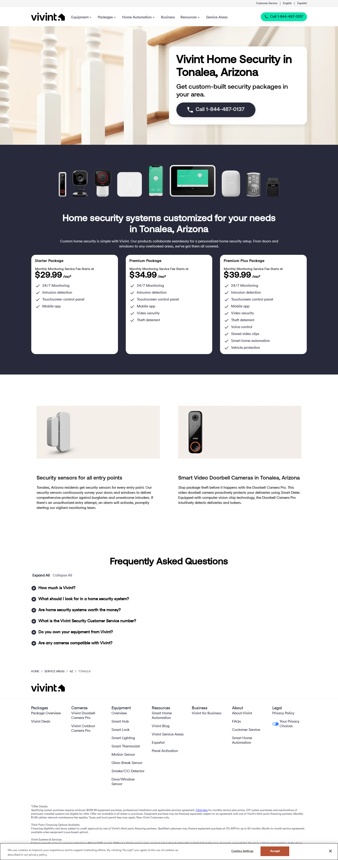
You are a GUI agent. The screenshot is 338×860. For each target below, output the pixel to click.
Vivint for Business (206, 713)
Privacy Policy (283, 713)
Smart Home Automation (162, 716)
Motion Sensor (123, 755)
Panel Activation (165, 751)
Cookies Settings (242, 851)
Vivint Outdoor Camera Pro (83, 728)
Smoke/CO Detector (128, 771)
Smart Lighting (123, 738)
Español (302, 3)
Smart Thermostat (126, 746)
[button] (169, 588)
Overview (119, 713)
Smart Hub (120, 722)
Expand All (41, 575)
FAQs (236, 722)
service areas (54, 671)
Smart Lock (120, 730)
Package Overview (46, 713)
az (71, 671)
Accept (275, 851)
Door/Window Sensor (123, 782)
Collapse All (62, 575)
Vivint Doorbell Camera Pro (83, 716)
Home (35, 671)
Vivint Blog (160, 726)
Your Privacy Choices (289, 724)
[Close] (330, 851)
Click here (202, 810)
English (287, 3)
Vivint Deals (40, 722)
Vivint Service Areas (168, 734)
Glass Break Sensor (127, 763)
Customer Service (266, 3)
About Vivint (242, 713)
